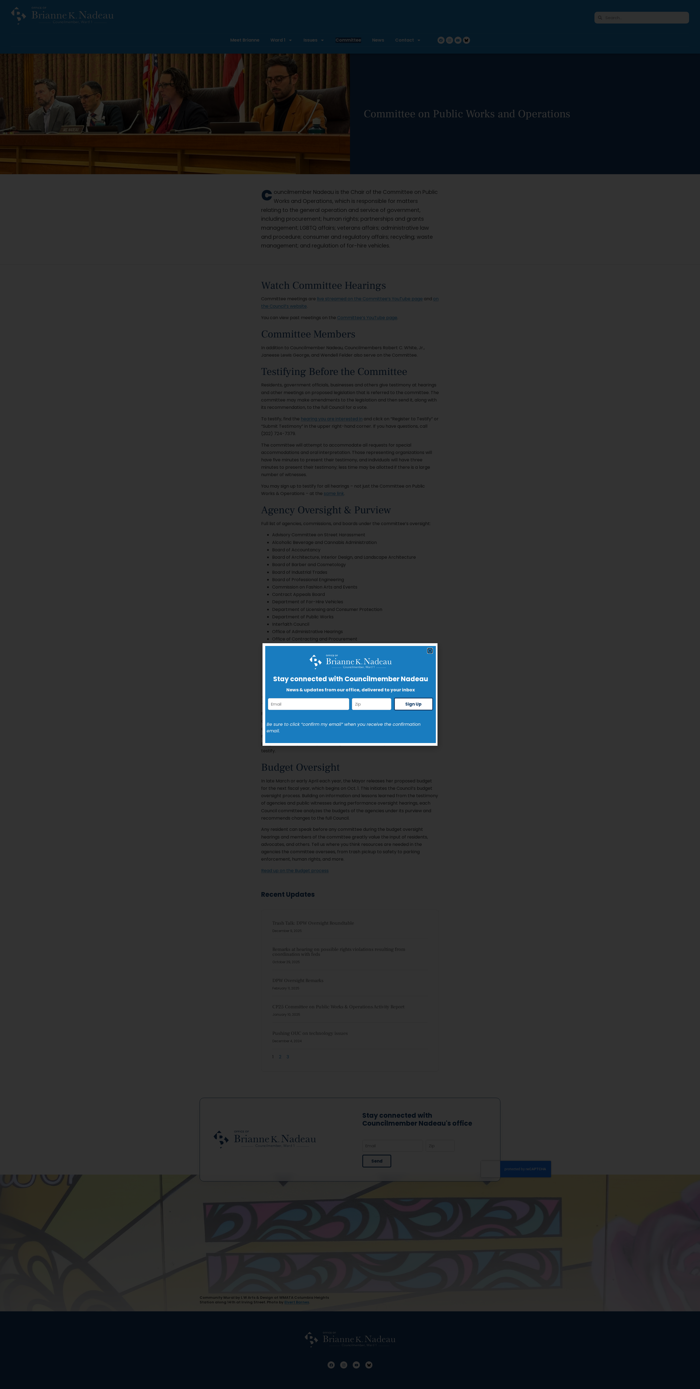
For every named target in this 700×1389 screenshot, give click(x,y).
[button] (430, 651)
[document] (350, 694)
